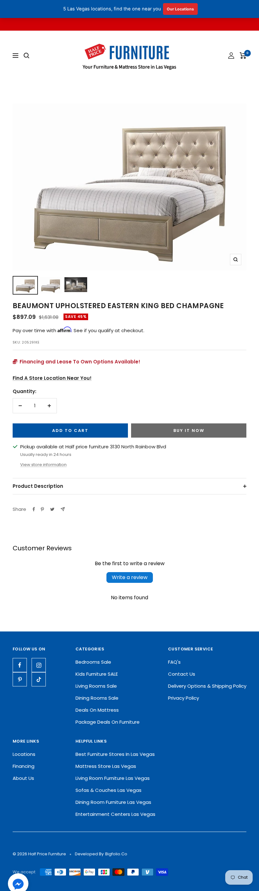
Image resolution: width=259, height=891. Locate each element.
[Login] (231, 55)
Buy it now (188, 431)
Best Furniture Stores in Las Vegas (115, 754)
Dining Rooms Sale (96, 698)
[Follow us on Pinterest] (20, 679)
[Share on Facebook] (34, 509)
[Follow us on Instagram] (39, 665)
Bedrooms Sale (93, 662)
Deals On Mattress (97, 710)
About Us (23, 778)
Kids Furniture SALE (96, 674)
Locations (24, 754)
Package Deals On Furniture (107, 722)
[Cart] (243, 55)
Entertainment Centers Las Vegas (115, 814)
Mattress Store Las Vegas (105, 766)
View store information (43, 465)
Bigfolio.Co (116, 854)
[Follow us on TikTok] (39, 679)
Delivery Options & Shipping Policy (207, 686)
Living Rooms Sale (96, 686)
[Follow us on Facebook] (20, 665)
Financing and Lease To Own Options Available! (79, 361)
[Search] (26, 55)
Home (19, 92)
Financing (23, 766)
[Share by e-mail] (63, 509)
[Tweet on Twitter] (52, 509)
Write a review (130, 577)
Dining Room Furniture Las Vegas (113, 802)
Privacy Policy (183, 698)
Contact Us (181, 674)
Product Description (38, 486)
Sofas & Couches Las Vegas (108, 790)
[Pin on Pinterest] (42, 509)
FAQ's (174, 662)
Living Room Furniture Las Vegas (112, 778)
